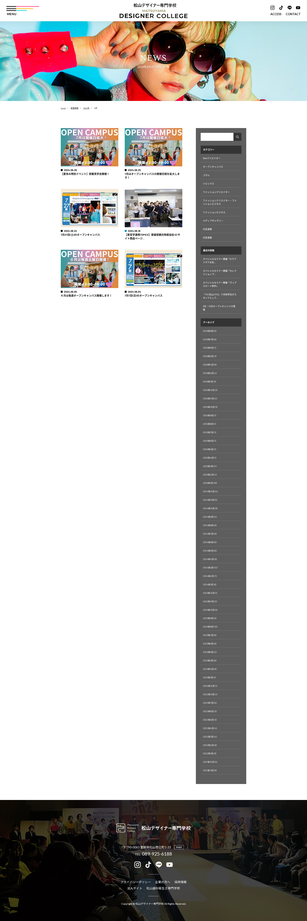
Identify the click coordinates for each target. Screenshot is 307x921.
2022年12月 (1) (210, 686)
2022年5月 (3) (209, 719)
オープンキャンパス (213, 166)
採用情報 (180, 882)
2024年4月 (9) (210, 559)
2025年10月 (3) (210, 407)
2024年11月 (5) (210, 500)
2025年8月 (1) (209, 423)
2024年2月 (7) (210, 576)
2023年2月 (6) (209, 669)
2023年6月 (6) (209, 643)
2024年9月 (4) (210, 516)
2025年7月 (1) (209, 432)
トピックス (208, 183)
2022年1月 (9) (209, 753)
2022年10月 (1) (210, 694)
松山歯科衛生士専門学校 (163, 888)
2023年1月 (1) (209, 677)
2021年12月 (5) (210, 762)
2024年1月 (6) (209, 584)
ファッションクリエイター (216, 192)
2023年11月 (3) (210, 601)
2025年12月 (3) (210, 390)
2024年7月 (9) (209, 533)
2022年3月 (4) (210, 736)
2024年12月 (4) (210, 491)
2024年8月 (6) (209, 525)
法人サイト (134, 888)
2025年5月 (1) (209, 449)
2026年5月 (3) (209, 356)
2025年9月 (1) (209, 415)
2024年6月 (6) (209, 542)
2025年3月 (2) (209, 466)
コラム (206, 175)
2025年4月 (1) (209, 457)
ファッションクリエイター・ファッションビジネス (219, 202)
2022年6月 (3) (209, 711)
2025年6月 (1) (209, 440)
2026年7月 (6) (209, 339)
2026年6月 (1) (209, 347)
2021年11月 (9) (209, 770)
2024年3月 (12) (210, 567)
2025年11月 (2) (210, 398)
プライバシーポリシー (135, 882)
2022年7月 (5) (209, 702)
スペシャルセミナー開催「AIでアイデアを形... (219, 261)
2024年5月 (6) (209, 550)
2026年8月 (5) (209, 331)
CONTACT (293, 14)
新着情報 (74, 108)
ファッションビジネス (214, 212)
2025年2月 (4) (210, 474)
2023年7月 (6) (209, 635)
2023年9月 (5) (209, 618)
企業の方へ (162, 882)
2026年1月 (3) (209, 381)
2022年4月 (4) (210, 728)
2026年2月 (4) (210, 373)
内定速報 (207, 229)
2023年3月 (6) (209, 660)
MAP (179, 847)
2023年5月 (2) (209, 652)
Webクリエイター (211, 158)
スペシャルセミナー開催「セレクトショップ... (219, 272)
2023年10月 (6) (210, 610)
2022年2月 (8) (210, 745)
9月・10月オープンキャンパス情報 (219, 308)
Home (63, 108)
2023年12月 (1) (210, 593)
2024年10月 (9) (210, 508)
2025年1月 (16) (210, 483)
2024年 (86, 108)
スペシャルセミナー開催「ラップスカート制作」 (219, 284)
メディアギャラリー (213, 220)
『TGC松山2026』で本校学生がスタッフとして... (219, 296)
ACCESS (275, 14)
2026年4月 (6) (209, 364)
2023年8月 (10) (210, 626)
